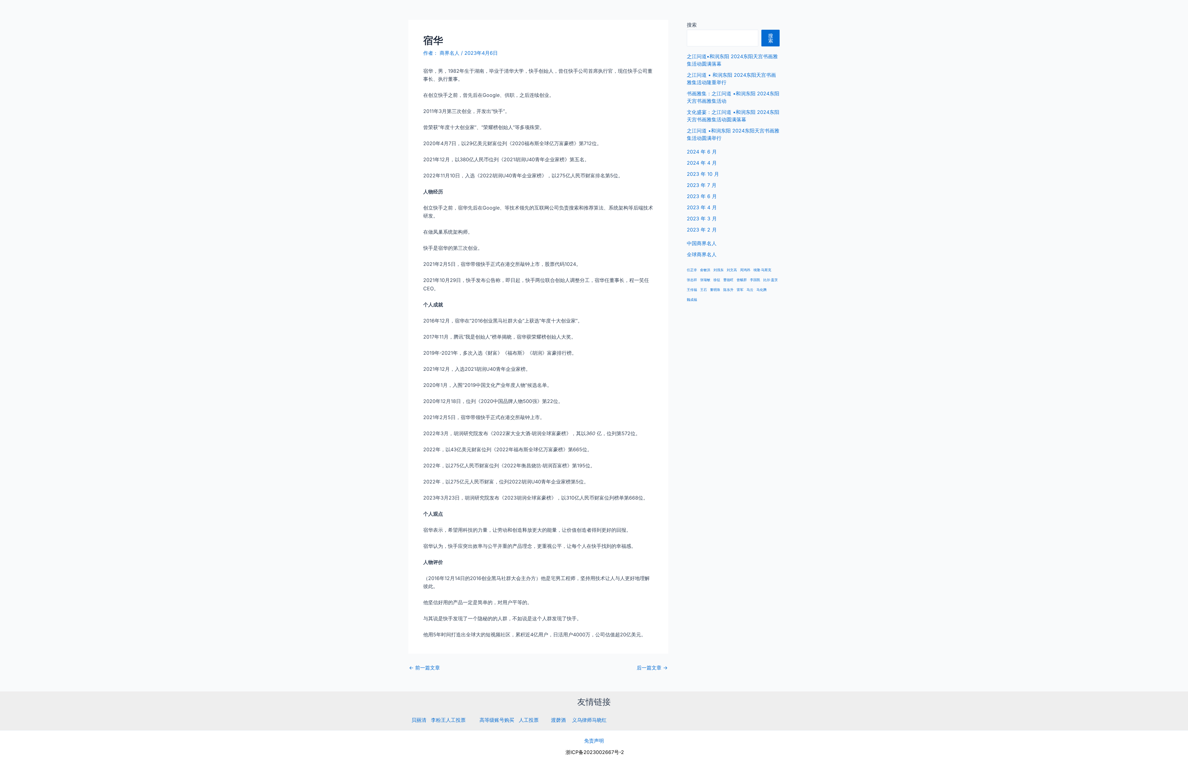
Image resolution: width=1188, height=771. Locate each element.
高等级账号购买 (497, 720)
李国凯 (755, 280)
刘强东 (718, 270)
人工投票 (529, 720)
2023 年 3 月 (702, 218)
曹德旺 (728, 280)
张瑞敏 (705, 280)
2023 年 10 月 (703, 174)
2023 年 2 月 (702, 230)
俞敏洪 (705, 270)
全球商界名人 (1157, 12)
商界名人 (27, 12)
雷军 (740, 290)
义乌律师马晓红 (589, 720)
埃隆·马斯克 (762, 270)
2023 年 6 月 (702, 196)
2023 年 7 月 (702, 185)
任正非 (692, 270)
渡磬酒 (558, 720)
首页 (1088, 12)
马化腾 (761, 290)
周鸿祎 (745, 270)
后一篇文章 (652, 667)
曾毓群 (742, 280)
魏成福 (692, 300)
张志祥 (692, 280)
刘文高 (732, 270)
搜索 (692, 25)
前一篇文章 (424, 667)
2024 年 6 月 (702, 152)
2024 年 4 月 (702, 163)
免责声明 (594, 741)
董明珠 (715, 290)
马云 (750, 290)
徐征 (716, 280)
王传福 (692, 290)
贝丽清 (418, 720)
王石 (703, 290)
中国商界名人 (1118, 12)
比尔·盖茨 (770, 280)
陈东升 (728, 290)
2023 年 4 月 (702, 207)
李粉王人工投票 (448, 720)
